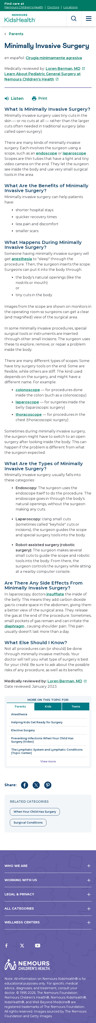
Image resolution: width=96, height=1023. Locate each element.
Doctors (53, 7)
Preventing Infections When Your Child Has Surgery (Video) (42, 740)
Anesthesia (19, 714)
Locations (70, 7)
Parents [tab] (20, 706)
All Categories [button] (19, 908)
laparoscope (74, 153)
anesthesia (22, 259)
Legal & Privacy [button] (19, 894)
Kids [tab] (48, 706)
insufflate (55, 594)
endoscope (46, 153)
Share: (10, 785)
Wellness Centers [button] (22, 922)
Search (73, 18)
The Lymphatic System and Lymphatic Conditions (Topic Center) (47, 751)
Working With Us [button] (20, 880)
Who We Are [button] (15, 866)
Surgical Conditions (28, 822)
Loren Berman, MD (65, 68)
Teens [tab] (75, 706)
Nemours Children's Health (23, 7)
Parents (16, 34)
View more (48, 761)
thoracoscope (29, 414)
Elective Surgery (23, 730)
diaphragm (14, 626)
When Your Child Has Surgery (35, 811)
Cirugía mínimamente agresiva (54, 58)
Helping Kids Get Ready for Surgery (37, 722)
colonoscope (28, 390)
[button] (14, 98)
